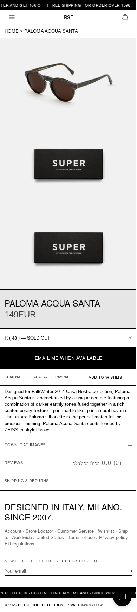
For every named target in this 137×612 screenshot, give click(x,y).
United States (60, 537)
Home (12, 31)
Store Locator (39, 531)
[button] (125, 17)
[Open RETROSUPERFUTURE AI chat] (122, 597)
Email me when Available (69, 357)
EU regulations (36, 543)
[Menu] (12, 17)
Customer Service (75, 531)
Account (13, 531)
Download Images (25, 435)
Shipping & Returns (27, 471)
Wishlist (106, 531)
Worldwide (32, 537)
